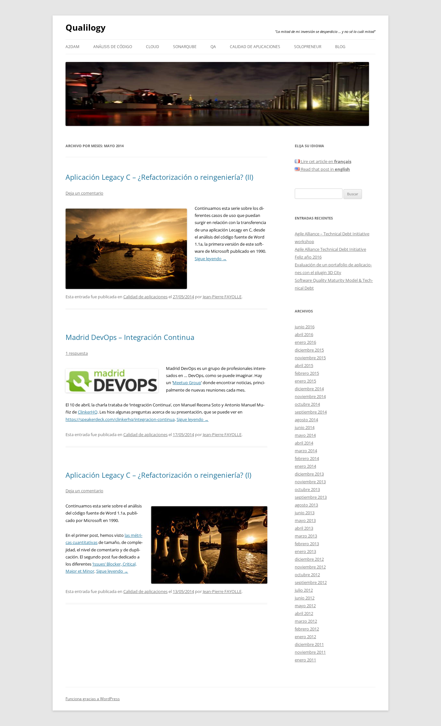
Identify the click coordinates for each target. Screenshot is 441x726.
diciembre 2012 (309, 559)
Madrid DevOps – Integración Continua (130, 337)
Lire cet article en (325, 161)
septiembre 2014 (311, 412)
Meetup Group (187, 382)
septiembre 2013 (311, 497)
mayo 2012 (305, 605)
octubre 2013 (307, 489)
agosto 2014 (306, 420)
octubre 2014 (307, 404)
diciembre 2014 (309, 389)
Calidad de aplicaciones (255, 46)
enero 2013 (305, 551)
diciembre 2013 (309, 474)
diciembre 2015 (309, 350)
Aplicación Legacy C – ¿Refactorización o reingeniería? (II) (159, 177)
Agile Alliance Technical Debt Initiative (330, 249)
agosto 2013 (306, 505)
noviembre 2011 (310, 652)
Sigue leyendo (211, 258)
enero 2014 (305, 466)
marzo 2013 (306, 536)
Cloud (152, 46)
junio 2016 (304, 327)
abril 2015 (304, 365)
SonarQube (185, 46)
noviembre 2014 (310, 396)
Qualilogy (86, 27)
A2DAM (72, 46)
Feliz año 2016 (308, 257)
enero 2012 (305, 636)
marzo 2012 (306, 621)
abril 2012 (304, 613)
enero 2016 (305, 342)
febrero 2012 (307, 629)
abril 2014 (304, 443)
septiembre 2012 (311, 582)
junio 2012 (304, 598)
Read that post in (325, 169)
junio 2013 (304, 513)
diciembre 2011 (309, 644)
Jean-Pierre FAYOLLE (222, 297)
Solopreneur (307, 46)
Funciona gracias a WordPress (93, 698)
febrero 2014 (307, 458)
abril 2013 (304, 528)
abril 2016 (304, 334)
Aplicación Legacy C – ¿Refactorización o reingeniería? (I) (158, 475)
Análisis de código (112, 46)
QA (213, 46)
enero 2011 (305, 660)
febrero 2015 (307, 373)
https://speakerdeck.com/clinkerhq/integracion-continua (120, 419)
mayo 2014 (305, 435)
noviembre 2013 (310, 482)
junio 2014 (304, 427)
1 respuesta (77, 353)
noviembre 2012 (310, 567)
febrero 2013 (307, 544)
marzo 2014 (306, 451)
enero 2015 (305, 381)
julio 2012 (304, 590)
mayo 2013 (305, 520)
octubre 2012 (307, 575)
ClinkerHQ (87, 412)
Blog (340, 46)
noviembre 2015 (310, 358)
